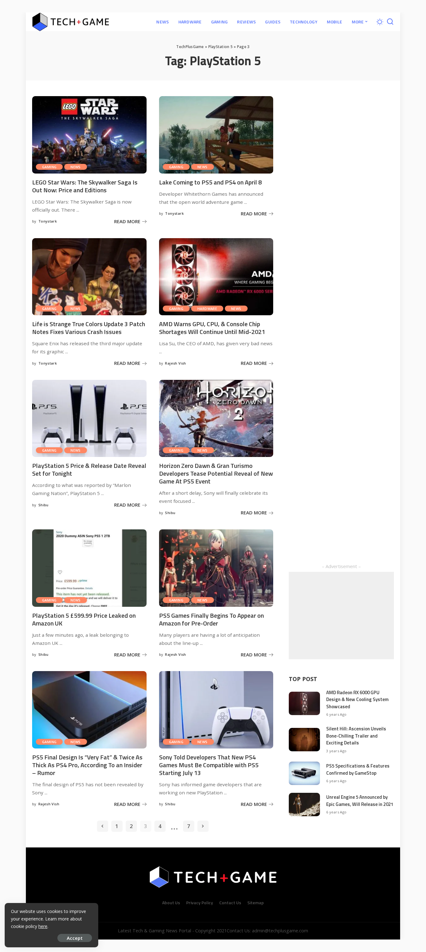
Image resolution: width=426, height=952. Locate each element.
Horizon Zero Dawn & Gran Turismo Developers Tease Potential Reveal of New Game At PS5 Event (216, 473)
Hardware (207, 308)
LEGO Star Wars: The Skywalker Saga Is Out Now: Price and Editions (85, 186)
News (75, 166)
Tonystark (47, 221)
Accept (75, 938)
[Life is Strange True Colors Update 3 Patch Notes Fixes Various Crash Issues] (89, 277)
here (42, 926)
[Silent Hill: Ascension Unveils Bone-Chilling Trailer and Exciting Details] (304, 739)
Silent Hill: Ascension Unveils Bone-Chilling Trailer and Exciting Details (356, 735)
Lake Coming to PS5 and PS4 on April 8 (210, 182)
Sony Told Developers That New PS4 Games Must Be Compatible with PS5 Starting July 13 (209, 765)
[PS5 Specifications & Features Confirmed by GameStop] (304, 773)
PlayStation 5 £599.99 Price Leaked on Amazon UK (84, 619)
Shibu (43, 505)
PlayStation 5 (220, 46)
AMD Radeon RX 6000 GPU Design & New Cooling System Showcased (357, 699)
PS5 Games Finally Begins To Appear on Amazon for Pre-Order (211, 619)
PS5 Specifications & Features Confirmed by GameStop (358, 769)
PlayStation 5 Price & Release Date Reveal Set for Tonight (89, 469)
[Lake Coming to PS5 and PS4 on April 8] (216, 135)
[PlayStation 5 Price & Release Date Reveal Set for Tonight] (89, 418)
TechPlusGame (190, 46)
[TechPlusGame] (70, 21)
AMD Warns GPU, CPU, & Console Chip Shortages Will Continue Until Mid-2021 (212, 327)
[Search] (390, 21)
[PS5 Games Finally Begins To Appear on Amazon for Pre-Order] (216, 568)
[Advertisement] (341, 615)
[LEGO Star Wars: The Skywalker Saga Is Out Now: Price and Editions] (89, 135)
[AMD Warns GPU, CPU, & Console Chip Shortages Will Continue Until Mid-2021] (216, 277)
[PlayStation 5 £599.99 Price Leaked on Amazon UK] (89, 568)
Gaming (49, 166)
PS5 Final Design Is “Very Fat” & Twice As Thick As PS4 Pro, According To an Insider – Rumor (87, 765)
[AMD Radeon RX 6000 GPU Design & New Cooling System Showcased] (304, 703)
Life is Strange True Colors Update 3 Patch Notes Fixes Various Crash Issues (88, 327)
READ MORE (127, 221)
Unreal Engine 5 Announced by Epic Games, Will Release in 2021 (359, 800)
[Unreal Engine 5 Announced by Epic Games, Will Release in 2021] (304, 804)
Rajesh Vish (175, 363)
